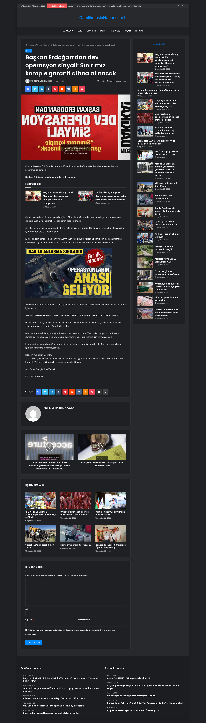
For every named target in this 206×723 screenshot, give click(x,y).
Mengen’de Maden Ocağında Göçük (164, 248)
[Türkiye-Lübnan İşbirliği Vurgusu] (145, 238)
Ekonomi (91, 31)
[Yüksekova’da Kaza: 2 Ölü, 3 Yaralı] (40, 533)
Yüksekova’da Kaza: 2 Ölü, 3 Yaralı (39, 546)
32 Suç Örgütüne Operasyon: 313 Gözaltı (167, 273)
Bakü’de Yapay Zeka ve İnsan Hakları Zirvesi (110, 513)
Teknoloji (115, 31)
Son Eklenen (159, 44)
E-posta (29, 620)
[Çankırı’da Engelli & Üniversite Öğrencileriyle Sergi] (110, 533)
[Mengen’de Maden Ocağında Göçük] (145, 250)
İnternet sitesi (84, 620)
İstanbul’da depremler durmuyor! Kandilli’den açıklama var (166, 312)
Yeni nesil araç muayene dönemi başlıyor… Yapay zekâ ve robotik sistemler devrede (104, 6)
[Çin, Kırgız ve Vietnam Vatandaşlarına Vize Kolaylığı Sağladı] (40, 500)
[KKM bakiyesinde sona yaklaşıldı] (145, 301)
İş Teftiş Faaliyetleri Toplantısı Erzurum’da (166, 223)
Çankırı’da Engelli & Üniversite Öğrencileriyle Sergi (110, 546)
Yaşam (127, 31)
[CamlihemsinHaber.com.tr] (103, 17)
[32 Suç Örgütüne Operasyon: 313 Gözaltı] (145, 275)
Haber (80, 31)
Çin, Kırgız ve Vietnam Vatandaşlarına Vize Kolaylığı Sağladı (40, 514)
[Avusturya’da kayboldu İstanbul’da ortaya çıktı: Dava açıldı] (145, 287)
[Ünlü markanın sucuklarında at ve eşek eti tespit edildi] (75, 500)
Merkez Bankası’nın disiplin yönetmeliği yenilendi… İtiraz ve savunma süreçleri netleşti (165, 169)
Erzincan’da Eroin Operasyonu (75, 545)
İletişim (139, 31)
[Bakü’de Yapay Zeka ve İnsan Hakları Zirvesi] (110, 500)
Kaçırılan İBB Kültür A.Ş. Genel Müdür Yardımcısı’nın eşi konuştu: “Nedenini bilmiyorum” (166, 60)
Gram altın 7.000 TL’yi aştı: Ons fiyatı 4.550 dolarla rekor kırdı (156, 142)
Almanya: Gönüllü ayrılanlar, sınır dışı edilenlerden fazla (164, 130)
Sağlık (103, 31)
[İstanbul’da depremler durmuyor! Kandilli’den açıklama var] (145, 313)
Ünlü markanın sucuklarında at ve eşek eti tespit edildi (74, 513)
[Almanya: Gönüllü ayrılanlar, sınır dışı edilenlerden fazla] (145, 131)
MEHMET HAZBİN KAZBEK (41, 81)
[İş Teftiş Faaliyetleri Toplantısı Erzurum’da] (145, 225)
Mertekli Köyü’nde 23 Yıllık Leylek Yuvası (165, 260)
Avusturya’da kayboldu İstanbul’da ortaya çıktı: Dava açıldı (167, 286)
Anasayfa (68, 31)
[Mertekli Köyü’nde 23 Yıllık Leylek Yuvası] (145, 262)
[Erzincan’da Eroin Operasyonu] (75, 533)
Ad (27, 609)
